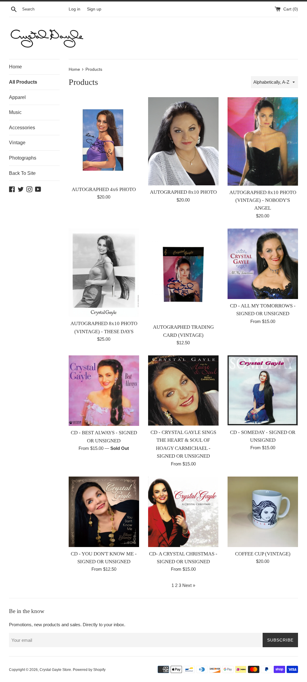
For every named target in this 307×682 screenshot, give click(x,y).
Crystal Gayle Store (55, 670)
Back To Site (22, 173)
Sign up (94, 9)
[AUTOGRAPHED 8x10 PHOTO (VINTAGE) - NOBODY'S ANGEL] (263, 141)
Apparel (17, 97)
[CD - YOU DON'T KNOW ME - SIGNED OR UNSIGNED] (104, 512)
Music (15, 112)
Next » (188, 585)
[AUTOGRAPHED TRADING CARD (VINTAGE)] (183, 275)
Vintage (17, 142)
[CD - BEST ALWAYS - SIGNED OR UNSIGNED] (104, 390)
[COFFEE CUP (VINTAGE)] (263, 512)
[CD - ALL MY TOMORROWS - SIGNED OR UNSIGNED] (263, 264)
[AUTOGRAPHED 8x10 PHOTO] (183, 141)
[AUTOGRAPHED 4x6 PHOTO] (104, 139)
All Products (23, 82)
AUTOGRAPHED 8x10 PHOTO (183, 192)
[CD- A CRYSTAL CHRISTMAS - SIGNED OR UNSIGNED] (183, 512)
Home (15, 66)
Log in (74, 9)
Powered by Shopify (89, 670)
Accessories (22, 127)
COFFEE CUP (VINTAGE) (263, 554)
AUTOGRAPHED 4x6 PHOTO (104, 189)
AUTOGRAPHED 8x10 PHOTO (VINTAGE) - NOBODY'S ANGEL (262, 200)
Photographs (22, 157)
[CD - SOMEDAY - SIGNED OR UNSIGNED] (263, 390)
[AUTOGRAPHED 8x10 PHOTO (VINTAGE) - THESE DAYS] (104, 273)
